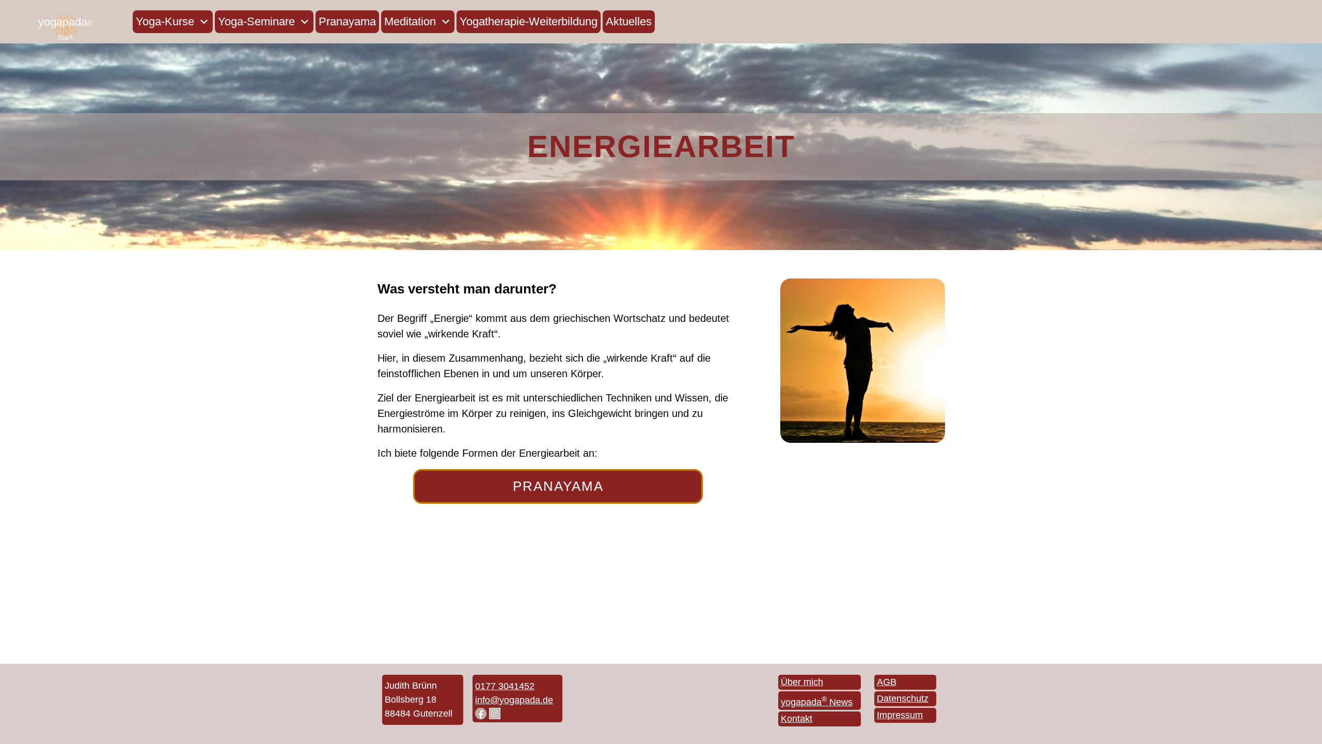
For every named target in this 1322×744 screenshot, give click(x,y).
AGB (886, 682)
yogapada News (817, 702)
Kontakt (796, 719)
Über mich (802, 682)
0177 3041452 (504, 686)
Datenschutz (902, 698)
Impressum (900, 715)
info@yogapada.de (514, 700)
